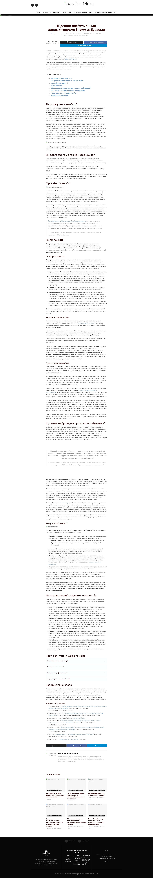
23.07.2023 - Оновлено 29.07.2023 (92, 33)
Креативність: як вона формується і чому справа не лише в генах (55, 795)
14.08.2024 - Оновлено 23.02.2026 (75, 826)
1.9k (75, 801)
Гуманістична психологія (86, 856)
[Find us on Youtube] (32, 5)
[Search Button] (121, 5)
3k (53, 799)
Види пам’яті (56, 86)
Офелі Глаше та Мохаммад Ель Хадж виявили (67, 221)
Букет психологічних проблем (106, 12)
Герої (38, 12)
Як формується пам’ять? (62, 78)
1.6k (90, 828)
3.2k (48, 830)
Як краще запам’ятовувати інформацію (68, 91)
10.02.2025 (49, 799)
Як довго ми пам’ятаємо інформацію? (67, 81)
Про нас (106, 861)
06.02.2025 (70, 801)
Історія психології (80, 12)
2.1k (69, 828)
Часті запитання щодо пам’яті (64, 93)
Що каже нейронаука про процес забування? (71, 88)
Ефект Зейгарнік (70, 59)
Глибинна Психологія (76, 863)
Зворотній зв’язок (106, 856)
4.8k (90, 799)
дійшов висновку (62, 503)
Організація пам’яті (59, 83)
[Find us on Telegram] (36, 5)
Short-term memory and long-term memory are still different (74, 734)
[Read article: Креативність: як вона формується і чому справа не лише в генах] (55, 785)
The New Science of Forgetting (68, 739)
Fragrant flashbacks (79, 718)
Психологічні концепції (51, 12)
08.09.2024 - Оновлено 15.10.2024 (54, 828)
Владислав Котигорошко (73, 33)
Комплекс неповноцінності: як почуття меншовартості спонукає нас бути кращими (54, 822)
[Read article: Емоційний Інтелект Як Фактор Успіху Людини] (97, 785)
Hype (90, 12)
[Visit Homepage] (79, 5)
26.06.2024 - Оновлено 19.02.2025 (96, 826)
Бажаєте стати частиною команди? (106, 854)
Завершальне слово (59, 95)
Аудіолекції (67, 12)
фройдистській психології (86, 323)
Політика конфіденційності (107, 858)
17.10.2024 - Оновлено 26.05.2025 (96, 797)
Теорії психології (85, 863)
